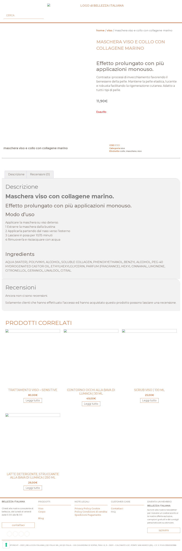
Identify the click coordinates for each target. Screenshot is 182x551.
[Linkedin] (27, 533)
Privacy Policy (83, 508)
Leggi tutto (33, 400)
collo (122, 151)
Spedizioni (81, 515)
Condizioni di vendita (94, 511)
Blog (41, 518)
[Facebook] (9, 533)
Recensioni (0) (40, 174)
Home (100, 30)
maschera (131, 151)
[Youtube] (21, 533)
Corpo (42, 511)
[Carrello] (176, 15)
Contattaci (117, 508)
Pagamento (94, 515)
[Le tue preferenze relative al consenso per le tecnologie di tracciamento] (6, 544)
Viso (40, 508)
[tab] (16, 175)
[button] (5, 8)
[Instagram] (15, 533)
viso (109, 30)
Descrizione (16, 174)
